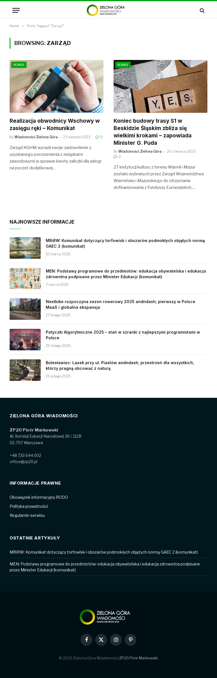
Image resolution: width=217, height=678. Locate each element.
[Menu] (16, 10)
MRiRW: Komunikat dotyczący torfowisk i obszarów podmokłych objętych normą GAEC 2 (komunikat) (125, 243)
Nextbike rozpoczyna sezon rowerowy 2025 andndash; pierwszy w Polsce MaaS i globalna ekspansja (120, 304)
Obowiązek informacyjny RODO (39, 497)
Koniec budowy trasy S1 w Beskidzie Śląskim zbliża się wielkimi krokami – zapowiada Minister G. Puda (153, 132)
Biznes (19, 64)
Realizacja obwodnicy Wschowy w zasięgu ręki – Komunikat (55, 124)
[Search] (202, 10)
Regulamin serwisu (27, 515)
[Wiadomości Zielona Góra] (108, 10)
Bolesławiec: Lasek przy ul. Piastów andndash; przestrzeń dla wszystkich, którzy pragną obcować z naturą (120, 365)
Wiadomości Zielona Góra (36, 137)
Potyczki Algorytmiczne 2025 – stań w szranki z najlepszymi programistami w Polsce (123, 335)
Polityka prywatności (29, 506)
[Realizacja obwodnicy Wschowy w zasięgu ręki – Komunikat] (56, 86)
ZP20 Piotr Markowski (138, 658)
